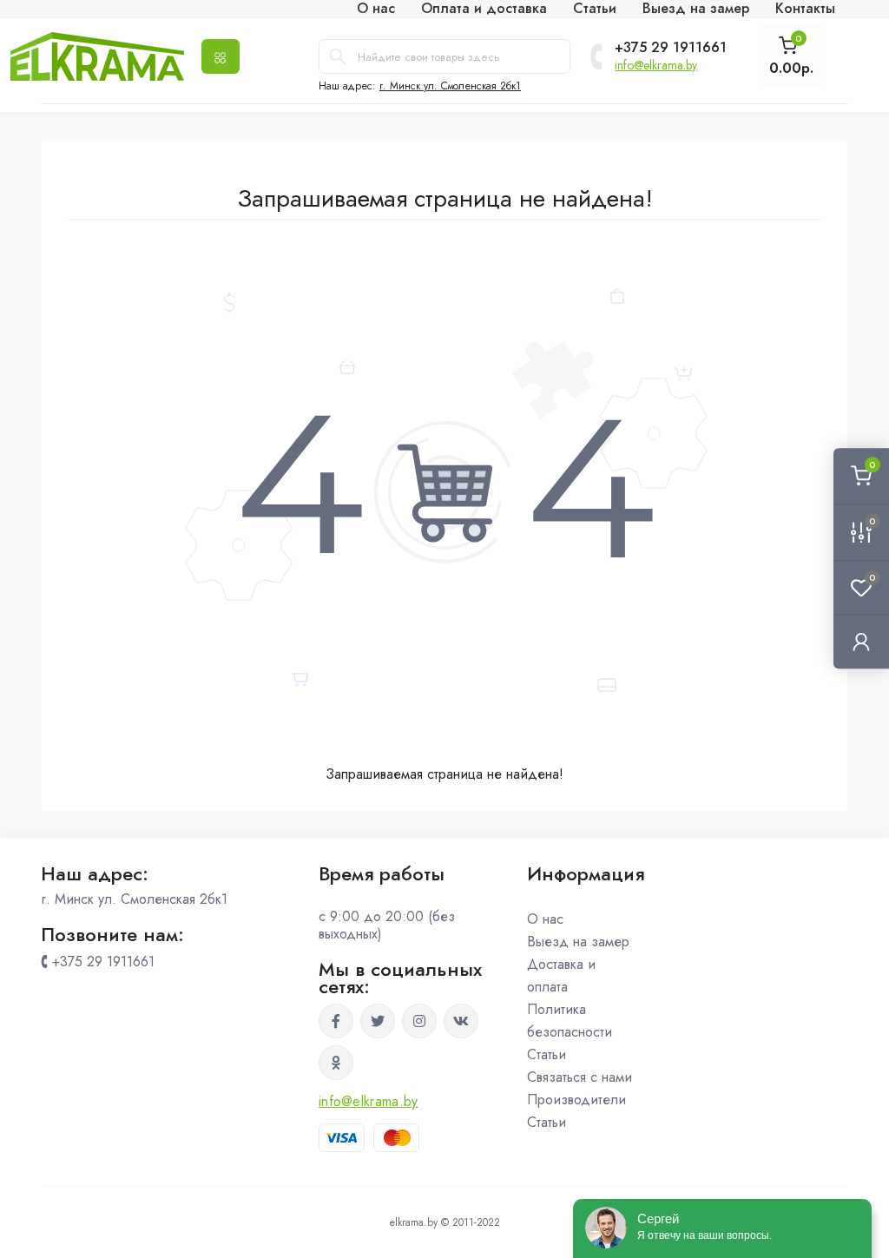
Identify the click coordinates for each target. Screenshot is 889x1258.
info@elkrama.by (656, 65)
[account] (861, 641)
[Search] (338, 56)
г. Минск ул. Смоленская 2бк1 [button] (450, 86)
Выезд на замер (578, 942)
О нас (545, 919)
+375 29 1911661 (671, 47)
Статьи (546, 1054)
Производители (576, 1100)
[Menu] (220, 56)
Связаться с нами (579, 1077)
